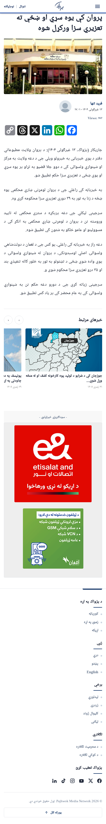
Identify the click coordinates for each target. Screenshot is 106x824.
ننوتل (22, 6)
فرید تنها (96, 104)
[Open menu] (97, 6)
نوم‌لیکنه (9, 6)
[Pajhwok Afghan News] (59, 6)
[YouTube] (81, 780)
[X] (90, 780)
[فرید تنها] (65, 107)
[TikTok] (63, 780)
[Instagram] (72, 780)
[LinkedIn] (54, 780)
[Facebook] (99, 780)
